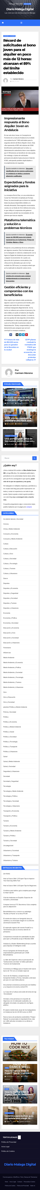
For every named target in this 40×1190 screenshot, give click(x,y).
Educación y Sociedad (11, 638)
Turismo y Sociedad (10, 840)
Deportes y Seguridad (10, 593)
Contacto (19, 1181)
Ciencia (6, 524)
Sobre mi (32, 1185)
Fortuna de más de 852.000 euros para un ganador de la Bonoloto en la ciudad (11, 345)
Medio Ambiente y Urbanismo (13, 687)
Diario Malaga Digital (19, 9)
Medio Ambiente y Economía (13, 662)
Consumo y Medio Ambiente (12, 539)
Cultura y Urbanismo (10, 573)
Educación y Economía (11, 628)
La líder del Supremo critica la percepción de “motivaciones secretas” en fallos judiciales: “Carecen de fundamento (18, 962)
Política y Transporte (10, 746)
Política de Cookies (8, 1151)
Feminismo (7, 647)
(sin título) (6, 873)
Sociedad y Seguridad (10, 781)
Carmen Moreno (18, 79)
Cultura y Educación (10, 549)
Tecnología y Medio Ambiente (13, 791)
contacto (29, 507)
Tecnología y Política (10, 796)
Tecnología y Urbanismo (11, 806)
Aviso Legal (5, 1146)
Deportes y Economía (10, 588)
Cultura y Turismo (9, 568)
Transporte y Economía (11, 811)
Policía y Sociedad (9, 712)
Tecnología (7, 786)
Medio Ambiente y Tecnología (13, 677)
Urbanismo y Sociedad (11, 850)
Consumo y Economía (9, 35)
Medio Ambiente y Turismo (12, 682)
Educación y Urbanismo (11, 643)
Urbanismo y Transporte (11, 855)
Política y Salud (8, 732)
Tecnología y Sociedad (11, 801)
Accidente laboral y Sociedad (13, 519)
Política (5, 717)
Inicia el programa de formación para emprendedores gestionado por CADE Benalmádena (16, 953)
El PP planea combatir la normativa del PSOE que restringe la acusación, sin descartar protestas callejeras (30, 350)
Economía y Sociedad (10, 623)
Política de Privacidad (8, 1142)
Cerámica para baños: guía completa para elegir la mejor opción (19, 1118)
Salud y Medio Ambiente (11, 761)
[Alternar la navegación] (21, 23)
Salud (5, 756)
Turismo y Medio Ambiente (12, 831)
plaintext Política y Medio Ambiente (15, 707)
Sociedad (6, 776)
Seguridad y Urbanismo (11, 771)
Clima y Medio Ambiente (11, 529)
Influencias (7, 652)
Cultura (5, 544)
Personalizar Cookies (29, 1181)
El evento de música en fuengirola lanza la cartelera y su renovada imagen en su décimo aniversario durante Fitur (18, 920)
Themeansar (34, 1177)
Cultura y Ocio (8, 553)
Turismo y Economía (10, 826)
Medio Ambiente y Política (12, 667)
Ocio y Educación (9, 697)
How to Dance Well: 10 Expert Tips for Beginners (19, 885)
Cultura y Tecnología (10, 563)
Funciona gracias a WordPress (11, 1177)
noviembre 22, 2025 (13, 1055)
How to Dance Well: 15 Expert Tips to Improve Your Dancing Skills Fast (20, 1073)
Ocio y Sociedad (9, 702)
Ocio (5, 692)
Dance (5, 578)
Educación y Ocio (9, 633)
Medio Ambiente (8, 657)
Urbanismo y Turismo (10, 860)
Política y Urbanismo (10, 751)
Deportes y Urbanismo (11, 608)
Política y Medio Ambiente (12, 727)
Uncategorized (8, 845)
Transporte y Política (10, 816)
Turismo (6, 821)
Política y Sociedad (9, 737)
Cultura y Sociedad (9, 558)
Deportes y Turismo (10, 603)
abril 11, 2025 (11, 1121)
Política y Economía (10, 722)
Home (6, 1181)
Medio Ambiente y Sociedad (12, 672)
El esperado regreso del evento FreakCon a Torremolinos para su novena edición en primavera (18, 930)
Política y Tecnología (10, 741)
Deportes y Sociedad (10, 598)
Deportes (6, 583)
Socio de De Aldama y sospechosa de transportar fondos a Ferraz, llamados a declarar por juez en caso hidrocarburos (19, 978)
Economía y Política (10, 618)
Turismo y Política (9, 835)
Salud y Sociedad (9, 766)
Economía (6, 613)
